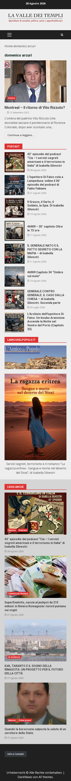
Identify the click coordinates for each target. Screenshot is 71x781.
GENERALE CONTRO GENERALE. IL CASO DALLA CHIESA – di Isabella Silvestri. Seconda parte (15, 299)
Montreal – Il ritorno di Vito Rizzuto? (35, 81)
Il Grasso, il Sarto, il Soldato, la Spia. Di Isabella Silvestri (15, 208)
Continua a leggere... (20, 135)
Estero (11, 98)
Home (9, 46)
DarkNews (25, 777)
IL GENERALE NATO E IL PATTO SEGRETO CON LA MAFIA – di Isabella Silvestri (15, 254)
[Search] (62, 34)
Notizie (12, 530)
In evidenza (14, 657)
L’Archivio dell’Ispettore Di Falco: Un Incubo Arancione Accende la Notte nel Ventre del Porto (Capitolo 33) (15, 322)
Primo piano (25, 720)
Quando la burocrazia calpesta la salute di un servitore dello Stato (35, 704)
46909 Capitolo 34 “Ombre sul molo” (15, 276)
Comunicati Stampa (18, 593)
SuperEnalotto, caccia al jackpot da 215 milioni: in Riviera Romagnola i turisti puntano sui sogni (35, 577)
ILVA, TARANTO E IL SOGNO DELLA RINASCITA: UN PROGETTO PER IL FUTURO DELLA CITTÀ (35, 640)
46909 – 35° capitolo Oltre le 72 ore (15, 231)
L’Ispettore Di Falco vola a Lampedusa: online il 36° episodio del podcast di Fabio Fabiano (15, 185)
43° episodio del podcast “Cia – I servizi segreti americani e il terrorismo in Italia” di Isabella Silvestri (15, 162)
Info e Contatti (15, 754)
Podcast (23, 530)
